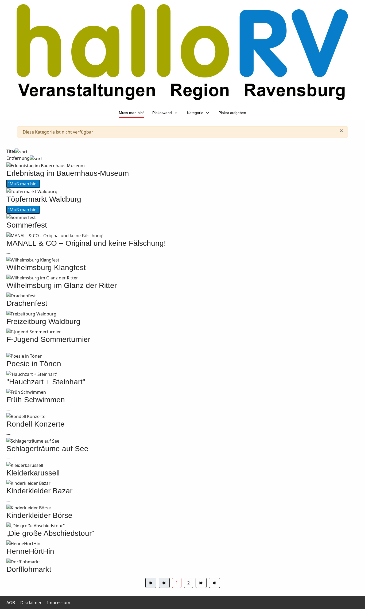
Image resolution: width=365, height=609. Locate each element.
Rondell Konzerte (35, 424)
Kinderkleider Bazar (39, 491)
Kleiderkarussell (33, 473)
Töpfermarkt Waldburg (43, 199)
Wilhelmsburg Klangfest (46, 267)
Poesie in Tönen (33, 364)
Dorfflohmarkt (28, 569)
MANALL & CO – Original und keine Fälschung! (86, 243)
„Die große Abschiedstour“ (50, 533)
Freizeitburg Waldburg (43, 321)
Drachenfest (26, 303)
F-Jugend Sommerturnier (48, 339)
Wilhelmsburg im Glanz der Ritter (61, 285)
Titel (10, 151)
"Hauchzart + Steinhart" (45, 382)
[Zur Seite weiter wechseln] (201, 583)
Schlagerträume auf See (47, 448)
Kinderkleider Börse (39, 515)
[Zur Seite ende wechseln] (214, 583)
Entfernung (18, 158)
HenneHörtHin (30, 551)
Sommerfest (26, 225)
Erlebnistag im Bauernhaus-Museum (67, 173)
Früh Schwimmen (35, 400)
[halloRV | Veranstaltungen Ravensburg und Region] (182, 52)
